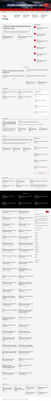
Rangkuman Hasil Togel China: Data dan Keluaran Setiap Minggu (26, 304)
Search (36, 210)
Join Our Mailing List (46, 5)
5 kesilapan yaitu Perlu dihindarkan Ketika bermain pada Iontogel (25, 338)
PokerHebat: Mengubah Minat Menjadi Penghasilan (8, 290)
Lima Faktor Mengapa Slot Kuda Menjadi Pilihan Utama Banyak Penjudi (8, 339)
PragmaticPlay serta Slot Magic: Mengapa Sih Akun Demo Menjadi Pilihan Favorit (25, 283)
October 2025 (36, 249)
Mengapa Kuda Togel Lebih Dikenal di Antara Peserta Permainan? (9, 250)
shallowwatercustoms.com (25, 5)
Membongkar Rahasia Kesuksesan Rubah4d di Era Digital (9, 231)
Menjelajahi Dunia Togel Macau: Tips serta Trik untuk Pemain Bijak (9, 373)
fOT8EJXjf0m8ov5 (10, 214)
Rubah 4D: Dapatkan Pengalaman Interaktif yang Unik (9, 263)
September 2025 (37, 251)
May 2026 (36, 239)
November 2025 (37, 247)
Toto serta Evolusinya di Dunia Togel (9, 255)
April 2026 (36, 241)
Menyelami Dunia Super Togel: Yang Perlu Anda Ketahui (35, 15)
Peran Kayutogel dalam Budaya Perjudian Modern (41, 54)
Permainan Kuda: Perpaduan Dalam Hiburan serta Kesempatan (9, 332)
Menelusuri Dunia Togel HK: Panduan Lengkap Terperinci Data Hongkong (26, 244)
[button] (48, 16)
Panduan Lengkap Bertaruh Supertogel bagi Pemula (26, 15)
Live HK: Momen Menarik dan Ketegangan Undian (24, 326)
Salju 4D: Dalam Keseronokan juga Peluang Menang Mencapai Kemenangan (9, 318)
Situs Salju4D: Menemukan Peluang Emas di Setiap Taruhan (9, 283)
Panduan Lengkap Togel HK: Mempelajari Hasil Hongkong (8, 244)
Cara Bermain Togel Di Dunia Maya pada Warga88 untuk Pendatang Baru (26, 346)
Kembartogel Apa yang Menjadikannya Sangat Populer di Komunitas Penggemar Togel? (9, 366)
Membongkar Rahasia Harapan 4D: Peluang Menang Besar (9, 304)
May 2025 (36, 257)
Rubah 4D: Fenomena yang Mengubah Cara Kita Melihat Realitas (26, 250)
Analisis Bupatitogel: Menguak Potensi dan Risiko (41, 61)
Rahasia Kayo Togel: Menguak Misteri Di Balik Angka (44, 15)
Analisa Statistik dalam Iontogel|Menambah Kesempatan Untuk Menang (25, 269)
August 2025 (36, 252)
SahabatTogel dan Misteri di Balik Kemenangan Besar (25, 373)
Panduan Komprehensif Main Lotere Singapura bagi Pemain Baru (26, 352)
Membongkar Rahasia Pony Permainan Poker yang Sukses (25, 332)
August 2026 (36, 234)
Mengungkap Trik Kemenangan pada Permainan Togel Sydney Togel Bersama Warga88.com (26, 311)
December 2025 (37, 246)
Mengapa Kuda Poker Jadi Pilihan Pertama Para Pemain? (25, 237)
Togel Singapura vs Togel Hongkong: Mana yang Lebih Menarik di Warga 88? (9, 352)
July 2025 (36, 254)
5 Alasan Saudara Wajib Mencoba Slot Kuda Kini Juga (17, 15)
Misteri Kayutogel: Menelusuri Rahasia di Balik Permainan (8, 360)
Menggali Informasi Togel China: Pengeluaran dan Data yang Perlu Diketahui (8, 297)
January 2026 (36, 244)
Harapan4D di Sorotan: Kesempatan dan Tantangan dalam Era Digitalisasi (9, 346)
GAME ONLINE (4, 24)
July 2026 (36, 236)
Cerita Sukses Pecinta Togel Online (25, 317)
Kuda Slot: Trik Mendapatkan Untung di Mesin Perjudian (9, 269)
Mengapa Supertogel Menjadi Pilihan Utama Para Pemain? (26, 263)
